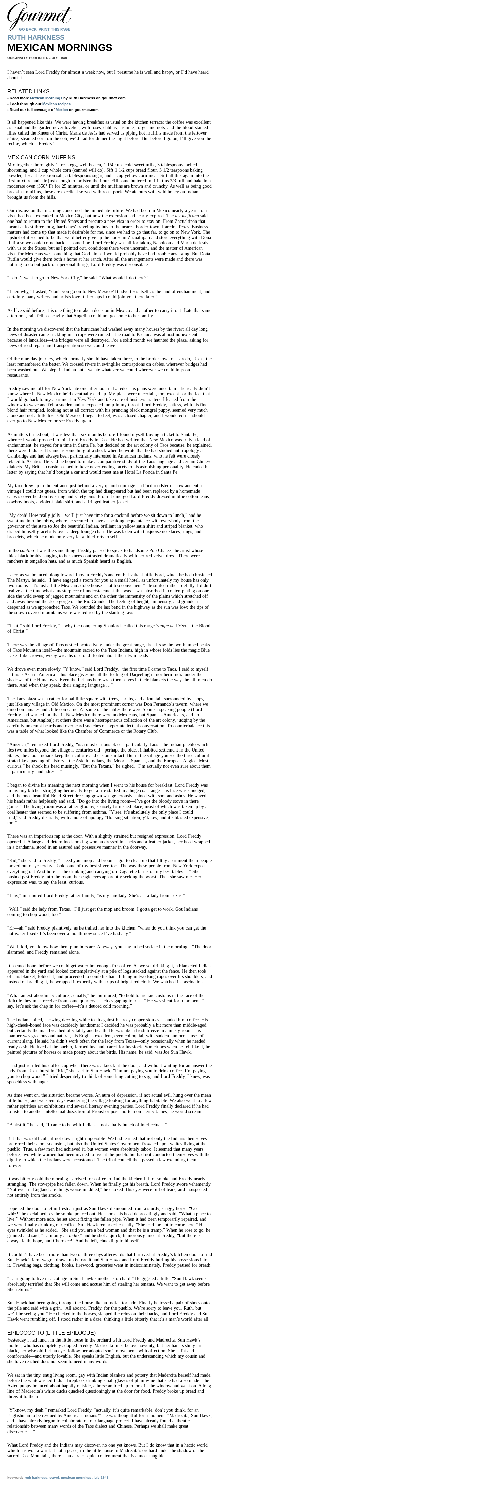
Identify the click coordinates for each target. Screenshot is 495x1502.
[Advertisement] (107, 1489)
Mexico (62, 110)
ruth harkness (36, 1477)
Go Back (28, 29)
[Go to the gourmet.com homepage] (50, 50)
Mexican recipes (56, 104)
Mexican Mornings (46, 98)
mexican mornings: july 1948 (85, 1477)
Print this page (54, 29)
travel (54, 1477)
